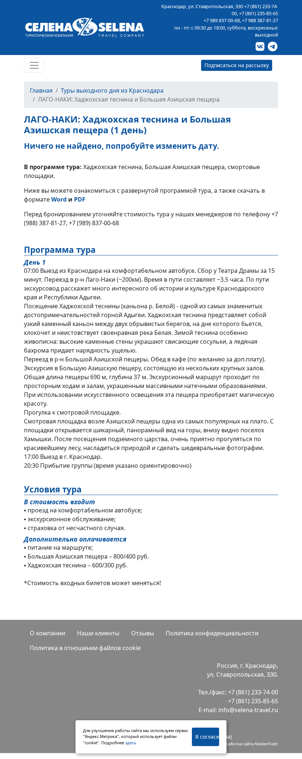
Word (59, 199)
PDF (79, 199)
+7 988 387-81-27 (260, 20)
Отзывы (142, 633)
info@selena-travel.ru (248, 710)
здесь (130, 742)
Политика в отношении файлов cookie (85, 648)
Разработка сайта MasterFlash (248, 743)
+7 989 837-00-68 (222, 20)
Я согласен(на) (207, 736)
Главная (41, 90)
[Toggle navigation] (34, 65)
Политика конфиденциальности (212, 633)
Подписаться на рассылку (236, 65)
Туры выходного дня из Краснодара (112, 90)
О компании (47, 633)
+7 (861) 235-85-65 (258, 13)
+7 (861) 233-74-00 (253, 692)
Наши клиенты (98, 633)
